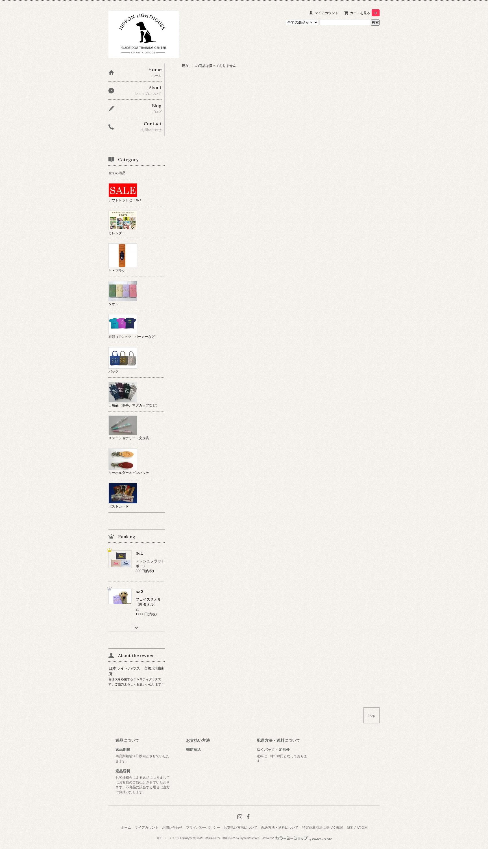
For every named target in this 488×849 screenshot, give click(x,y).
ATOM (362, 827)
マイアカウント (326, 13)
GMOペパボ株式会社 (223, 838)
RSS (350, 827)
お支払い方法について (241, 827)
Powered (268, 838)
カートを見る (363, 13)
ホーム (126, 827)
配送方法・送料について (280, 827)
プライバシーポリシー (203, 827)
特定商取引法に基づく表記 (322, 827)
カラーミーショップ (167, 838)
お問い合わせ (172, 827)
